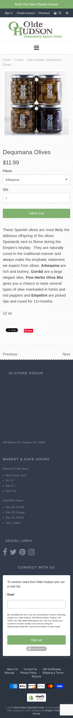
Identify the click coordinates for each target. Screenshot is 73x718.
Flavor (7, 171)
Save (30, 330)
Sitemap (9, 672)
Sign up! (36, 640)
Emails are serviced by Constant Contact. (26, 629)
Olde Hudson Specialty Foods (29, 707)
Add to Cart (36, 213)
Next (66, 354)
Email (10, 594)
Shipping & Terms (52, 672)
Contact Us (30, 669)
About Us (12, 669)
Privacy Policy (28, 672)
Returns (36, 676)
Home (7, 59)
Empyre (49, 710)
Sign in (9, 13)
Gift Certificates (52, 669)
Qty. (6, 189)
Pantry (19, 59)
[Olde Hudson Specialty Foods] (36, 38)
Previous (10, 354)
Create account (26, 13)
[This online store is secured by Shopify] (36, 700)
